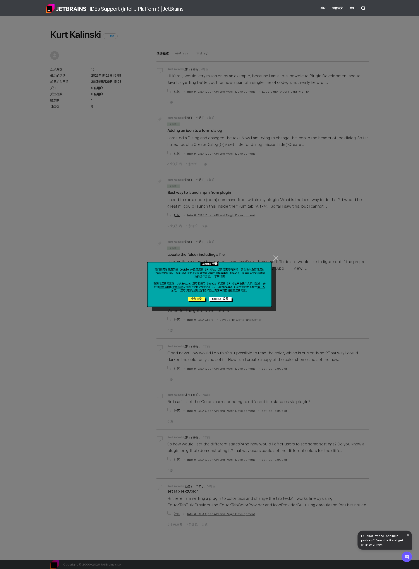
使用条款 (177, 287)
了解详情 (219, 276)
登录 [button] (352, 8)
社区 (323, 8)
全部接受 (196, 299)
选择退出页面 (212, 290)
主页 (66, 8)
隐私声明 (164, 287)
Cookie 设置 (220, 299)
